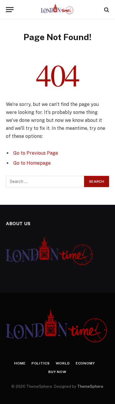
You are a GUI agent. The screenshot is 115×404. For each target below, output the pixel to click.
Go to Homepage (32, 163)
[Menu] (10, 9)
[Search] (106, 9)
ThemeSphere (90, 386)
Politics (41, 363)
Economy (85, 363)
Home (19, 363)
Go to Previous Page (35, 153)
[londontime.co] (57, 9)
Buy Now (57, 372)
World (63, 363)
